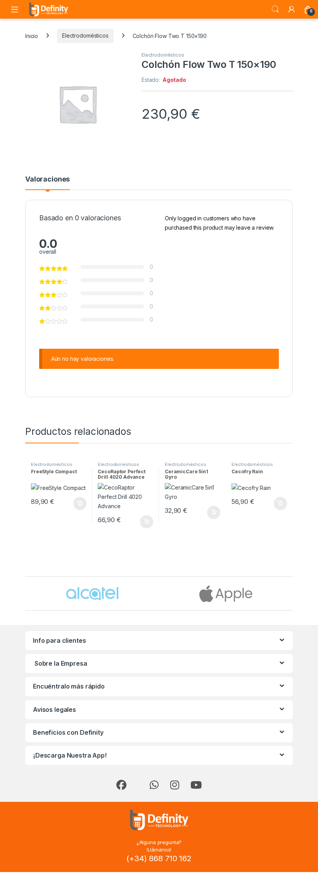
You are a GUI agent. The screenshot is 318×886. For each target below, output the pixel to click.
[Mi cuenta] (291, 9)
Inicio (31, 35)
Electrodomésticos (85, 35)
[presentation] (291, 594)
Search (275, 9)
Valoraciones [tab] (47, 179)
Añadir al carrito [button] (78, 503)
